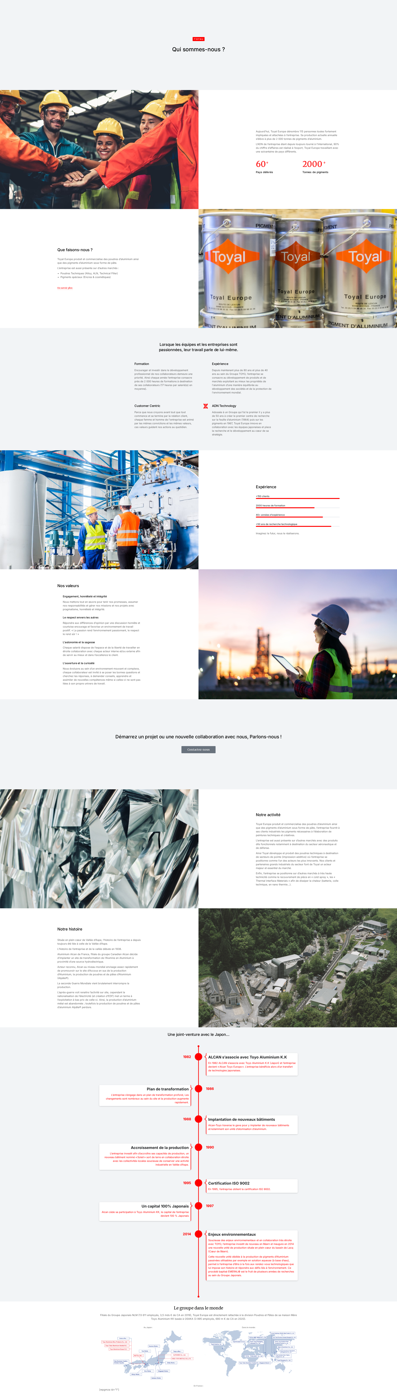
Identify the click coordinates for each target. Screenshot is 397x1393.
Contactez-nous (198, 749)
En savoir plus (64, 288)
